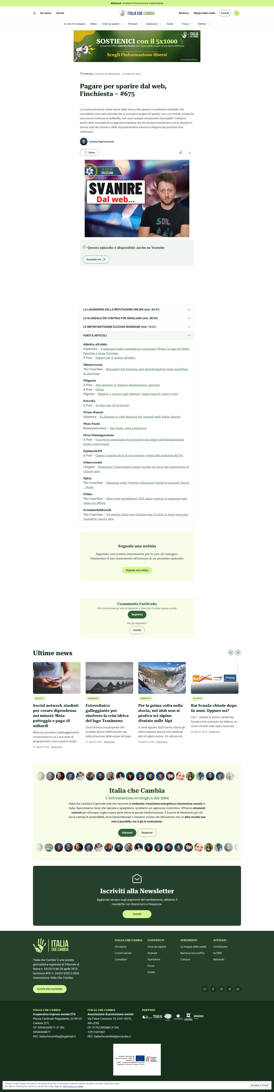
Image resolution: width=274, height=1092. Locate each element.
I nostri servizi (123, 953)
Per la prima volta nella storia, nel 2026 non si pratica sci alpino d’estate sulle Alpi (160, 713)
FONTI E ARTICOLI (95, 335)
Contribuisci (220, 946)
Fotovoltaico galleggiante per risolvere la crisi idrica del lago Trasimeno (107, 713)
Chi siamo (121, 946)
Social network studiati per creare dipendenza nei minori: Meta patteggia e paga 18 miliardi (55, 715)
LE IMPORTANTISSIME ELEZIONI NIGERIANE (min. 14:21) (119, 326)
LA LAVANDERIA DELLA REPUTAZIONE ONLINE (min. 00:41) (121, 309)
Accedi (225, 13)
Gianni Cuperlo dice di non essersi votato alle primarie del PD (139, 455)
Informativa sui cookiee (73, 1086)
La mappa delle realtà (193, 946)
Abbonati (127, 832)
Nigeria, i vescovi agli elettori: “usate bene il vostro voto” (138, 394)
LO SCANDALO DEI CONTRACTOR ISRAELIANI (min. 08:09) (120, 318)
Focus (151, 965)
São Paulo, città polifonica (128, 428)
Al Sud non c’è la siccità (112, 405)
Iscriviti (137, 914)
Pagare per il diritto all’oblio (115, 357)
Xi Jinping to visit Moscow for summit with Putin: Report (140, 416)
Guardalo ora (93, 259)
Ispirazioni (154, 959)
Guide (151, 972)
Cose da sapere (157, 946)
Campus (185, 959)
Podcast (88, 73)
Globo (99, 389)
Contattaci (121, 959)
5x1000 (217, 953)
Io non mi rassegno (108, 73)
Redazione (56, 746)
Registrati (137, 614)
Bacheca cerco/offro (192, 953)
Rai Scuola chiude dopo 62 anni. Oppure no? (214, 708)
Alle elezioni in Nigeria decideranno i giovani (127, 385)
